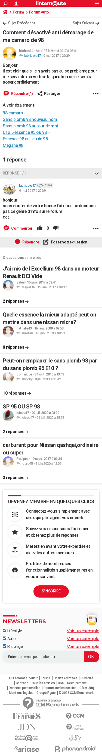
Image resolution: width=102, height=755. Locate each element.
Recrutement (77, 683)
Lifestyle (14, 630)
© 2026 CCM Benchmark (76, 693)
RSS (61, 683)
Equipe (45, 678)
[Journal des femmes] (27, 716)
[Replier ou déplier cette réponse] (96, 173)
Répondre (30, 242)
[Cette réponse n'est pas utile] (55, 228)
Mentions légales (21, 693)
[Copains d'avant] (27, 738)
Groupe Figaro (46, 693)
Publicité (87, 678)
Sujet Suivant (83, 23)
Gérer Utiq (86, 688)
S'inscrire (51, 591)
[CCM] (75, 716)
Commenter (21, 228)
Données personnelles (24, 688)
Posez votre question (68, 242)
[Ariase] (27, 749)
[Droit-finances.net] (75, 727)
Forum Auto (39, 12)
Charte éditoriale (66, 678)
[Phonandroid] (75, 749)
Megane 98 (13, 145)
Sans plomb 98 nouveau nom (30, 119)
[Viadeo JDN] (75, 738)
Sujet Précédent (21, 23)
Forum (18, 12)
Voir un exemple (83, 630)
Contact (22, 683)
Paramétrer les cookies (60, 688)
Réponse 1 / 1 (15, 173)
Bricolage (14, 646)
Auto (11, 638)
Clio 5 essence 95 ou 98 (25, 132)
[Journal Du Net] (27, 727)
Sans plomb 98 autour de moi (30, 125)
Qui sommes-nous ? (23, 678)
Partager (52, 93)
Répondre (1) (21, 93)
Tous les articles (43, 683)
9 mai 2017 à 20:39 (56, 56)
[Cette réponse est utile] (39, 228)
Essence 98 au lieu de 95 (25, 138)
